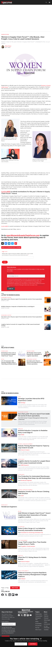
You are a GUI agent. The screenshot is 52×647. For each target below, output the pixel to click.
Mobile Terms (41, 285)
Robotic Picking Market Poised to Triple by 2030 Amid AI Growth (33, 447)
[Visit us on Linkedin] (9, 594)
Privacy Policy (13, 286)
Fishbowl (23, 578)
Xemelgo (23, 402)
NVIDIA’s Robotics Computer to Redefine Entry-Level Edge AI (17, 306)
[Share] (6, 243)
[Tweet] (12, 243)
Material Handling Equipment (25, 489)
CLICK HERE (5, 192)
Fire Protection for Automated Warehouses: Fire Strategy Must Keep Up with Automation (34, 477)
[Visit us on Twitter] (6, 594)
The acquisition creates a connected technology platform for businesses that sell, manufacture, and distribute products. (33, 581)
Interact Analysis (25, 450)
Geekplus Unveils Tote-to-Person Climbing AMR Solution (33, 492)
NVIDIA (22, 434)
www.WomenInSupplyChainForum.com (23, 235)
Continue (33, 644)
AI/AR (19, 396)
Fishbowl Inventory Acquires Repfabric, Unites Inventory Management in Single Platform (32, 574)
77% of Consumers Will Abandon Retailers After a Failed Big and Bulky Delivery (9, 362)
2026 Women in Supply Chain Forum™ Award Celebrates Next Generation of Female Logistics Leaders (34, 515)
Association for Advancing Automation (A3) (32, 532)
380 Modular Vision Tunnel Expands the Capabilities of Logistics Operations (34, 354)
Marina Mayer (8, 46)
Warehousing (5, 34)
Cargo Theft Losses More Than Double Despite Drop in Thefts (32, 543)
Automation (21, 526)
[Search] (46, 2)
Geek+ (22, 495)
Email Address (11, 273)
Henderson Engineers (26, 480)
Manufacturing (30, 351)
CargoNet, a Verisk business (28, 546)
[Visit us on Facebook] (2, 594)
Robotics (20, 428)
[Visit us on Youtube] (16, 594)
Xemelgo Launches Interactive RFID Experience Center (31, 399)
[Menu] (49, 2)
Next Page (15, 587)
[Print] (2, 243)
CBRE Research (25, 465)
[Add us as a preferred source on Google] (15, 243)
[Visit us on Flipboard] (13, 594)
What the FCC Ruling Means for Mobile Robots (32, 558)
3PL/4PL (19, 511)
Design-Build (21, 459)
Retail (2, 359)
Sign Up (11, 288)
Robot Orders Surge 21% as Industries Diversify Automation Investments (31, 529)
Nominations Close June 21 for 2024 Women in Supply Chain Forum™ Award (8, 354)
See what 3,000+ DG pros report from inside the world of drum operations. (21, 299)
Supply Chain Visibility (23, 570)
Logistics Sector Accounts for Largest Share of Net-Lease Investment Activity (20, 325)
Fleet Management (22, 540)
